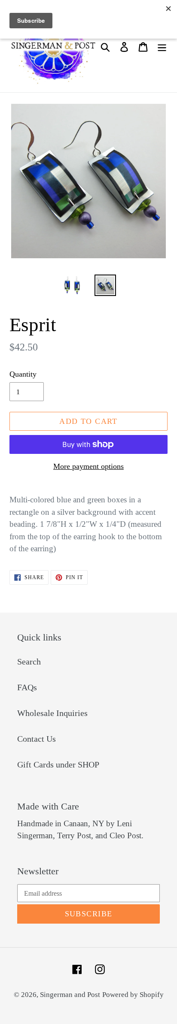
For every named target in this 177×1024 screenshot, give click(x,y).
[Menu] (162, 46)
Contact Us (36, 738)
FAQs (27, 687)
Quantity (23, 374)
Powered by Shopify (133, 995)
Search (29, 661)
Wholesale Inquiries (52, 713)
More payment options (88, 466)
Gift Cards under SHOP (58, 764)
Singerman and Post (70, 995)
